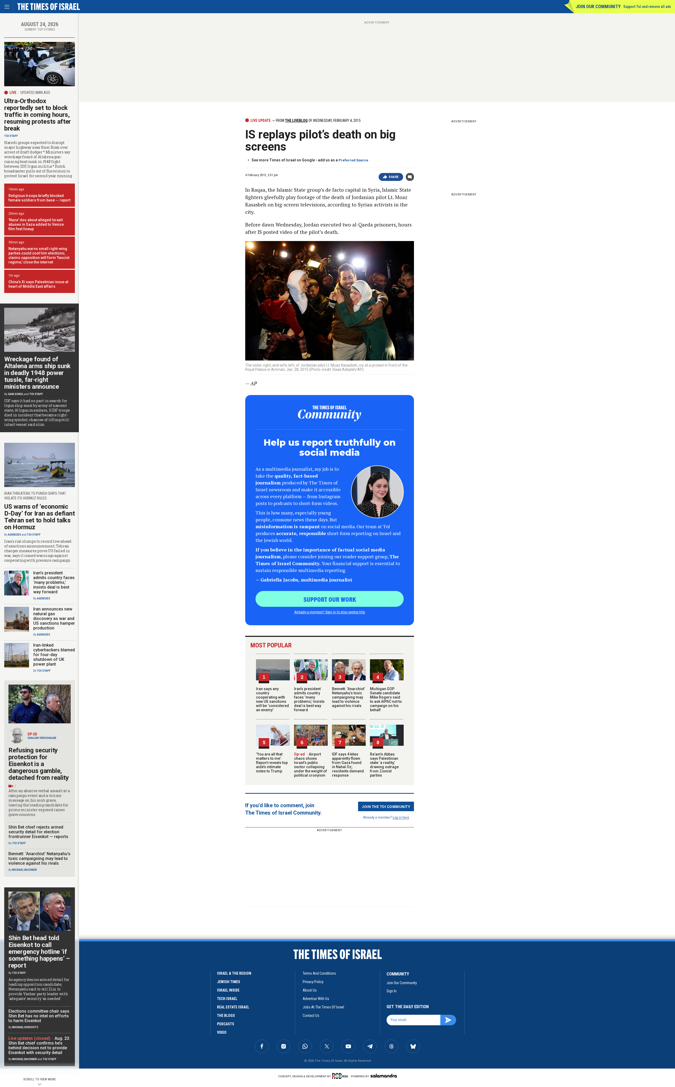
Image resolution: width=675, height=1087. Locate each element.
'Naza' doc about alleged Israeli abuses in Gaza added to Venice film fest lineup (36, 224)
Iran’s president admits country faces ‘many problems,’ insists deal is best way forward (309, 699)
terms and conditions (319, 973)
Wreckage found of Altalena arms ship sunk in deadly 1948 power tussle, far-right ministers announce (37, 373)
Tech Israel (227, 999)
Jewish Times (228, 982)
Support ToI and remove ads (647, 6)
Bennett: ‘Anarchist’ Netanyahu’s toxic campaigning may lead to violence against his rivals (348, 697)
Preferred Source (353, 160)
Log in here (401, 817)
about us (310, 990)
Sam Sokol (15, 394)
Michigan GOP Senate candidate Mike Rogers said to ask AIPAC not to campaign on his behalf (386, 699)
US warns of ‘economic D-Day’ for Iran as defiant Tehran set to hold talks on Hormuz (39, 517)
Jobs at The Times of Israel (323, 1007)
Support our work (329, 599)
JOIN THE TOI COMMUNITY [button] (386, 806)
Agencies (14, 534)
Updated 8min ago (35, 92)
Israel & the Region (234, 973)
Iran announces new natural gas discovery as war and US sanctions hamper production (54, 619)
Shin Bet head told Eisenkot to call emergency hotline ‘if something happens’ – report (39, 952)
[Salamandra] (383, 1076)
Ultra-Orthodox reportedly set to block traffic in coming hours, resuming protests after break (37, 115)
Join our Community (598, 6)
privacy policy (313, 982)
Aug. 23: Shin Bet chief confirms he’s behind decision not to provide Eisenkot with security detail (39, 1045)
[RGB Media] (341, 1076)
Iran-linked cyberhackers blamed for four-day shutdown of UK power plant (54, 655)
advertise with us (316, 999)
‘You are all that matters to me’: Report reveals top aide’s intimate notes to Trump (272, 762)
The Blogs (226, 1015)
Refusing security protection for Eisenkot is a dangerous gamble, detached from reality (38, 764)
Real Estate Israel (233, 1007)
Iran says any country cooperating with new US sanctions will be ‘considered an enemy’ (272, 699)
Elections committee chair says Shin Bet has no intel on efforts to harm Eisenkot (38, 1016)
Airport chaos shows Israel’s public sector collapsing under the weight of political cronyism (310, 764)
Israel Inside (228, 990)
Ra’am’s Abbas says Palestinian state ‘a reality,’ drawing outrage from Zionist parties (384, 764)
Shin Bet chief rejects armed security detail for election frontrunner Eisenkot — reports (38, 832)
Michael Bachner (24, 869)
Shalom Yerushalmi (41, 738)
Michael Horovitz (25, 1027)
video (221, 1032)
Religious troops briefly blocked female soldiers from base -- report (39, 198)
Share (394, 177)
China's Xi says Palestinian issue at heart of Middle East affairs (38, 284)
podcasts (225, 1024)
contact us (311, 1015)
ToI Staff (11, 135)
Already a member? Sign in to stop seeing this (329, 611)
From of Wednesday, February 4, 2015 (318, 120)
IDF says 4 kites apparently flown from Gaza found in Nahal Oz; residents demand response (348, 764)
